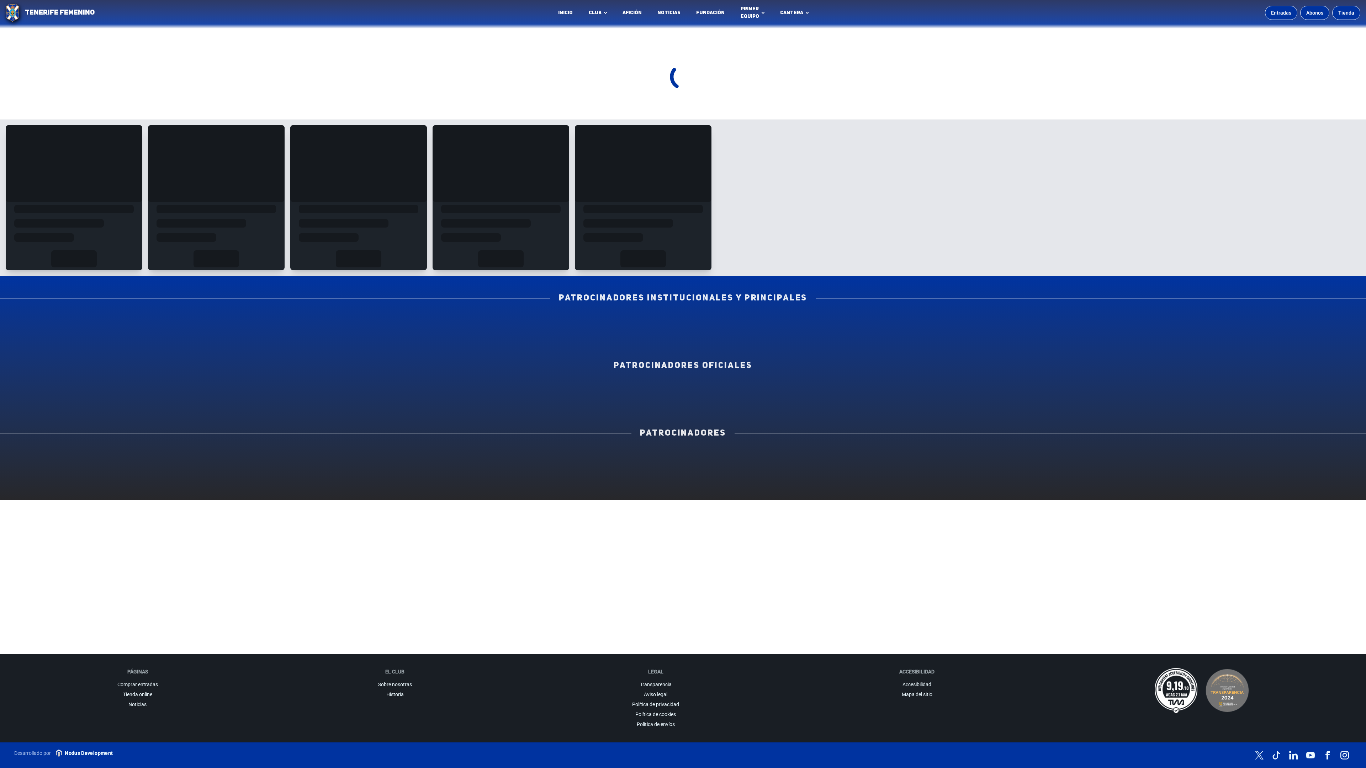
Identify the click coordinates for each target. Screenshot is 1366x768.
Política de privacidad (655, 704)
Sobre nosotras (395, 684)
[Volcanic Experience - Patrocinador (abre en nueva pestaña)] (256, 472)
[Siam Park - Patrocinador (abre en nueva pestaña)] (769, 456)
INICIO (565, 12)
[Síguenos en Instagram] (1345, 755)
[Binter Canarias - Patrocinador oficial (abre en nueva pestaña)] (448, 388)
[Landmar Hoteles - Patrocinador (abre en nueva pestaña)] (597, 472)
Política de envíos (656, 724)
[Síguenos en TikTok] (1276, 755)
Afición (632, 12)
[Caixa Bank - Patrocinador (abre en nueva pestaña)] (426, 456)
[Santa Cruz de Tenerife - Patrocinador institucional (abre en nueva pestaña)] (800, 337)
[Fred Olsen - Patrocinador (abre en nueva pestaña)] (1282, 472)
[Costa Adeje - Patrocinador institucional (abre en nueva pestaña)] (683, 321)
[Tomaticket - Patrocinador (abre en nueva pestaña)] (683, 487)
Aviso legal (655, 694)
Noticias (669, 12)
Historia (395, 694)
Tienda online (137, 694)
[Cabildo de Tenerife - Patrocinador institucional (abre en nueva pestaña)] (565, 337)
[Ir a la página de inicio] (12, 12)
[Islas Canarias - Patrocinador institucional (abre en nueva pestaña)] (448, 321)
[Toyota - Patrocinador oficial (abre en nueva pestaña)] (683, 404)
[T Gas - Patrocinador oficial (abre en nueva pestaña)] (683, 388)
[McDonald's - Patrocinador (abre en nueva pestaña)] (940, 456)
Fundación (712, 14)
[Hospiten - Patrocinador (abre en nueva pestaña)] (84, 456)
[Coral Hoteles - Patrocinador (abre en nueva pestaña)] (1111, 472)
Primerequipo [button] (750, 12)
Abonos (1314, 13)
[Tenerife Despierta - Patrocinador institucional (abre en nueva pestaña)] (213, 321)
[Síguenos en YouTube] (1310, 755)
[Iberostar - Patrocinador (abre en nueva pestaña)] (769, 472)
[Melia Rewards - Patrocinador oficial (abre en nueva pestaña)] (1152, 388)
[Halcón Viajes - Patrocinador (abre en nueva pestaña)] (84, 472)
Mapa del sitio (917, 694)
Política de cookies (655, 714)
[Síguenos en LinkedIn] (1293, 755)
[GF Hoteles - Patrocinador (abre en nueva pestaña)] (256, 456)
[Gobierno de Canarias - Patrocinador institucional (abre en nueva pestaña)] (918, 321)
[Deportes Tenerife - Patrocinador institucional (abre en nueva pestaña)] (1152, 321)
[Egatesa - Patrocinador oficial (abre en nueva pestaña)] (213, 388)
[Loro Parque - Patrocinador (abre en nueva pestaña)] (597, 456)
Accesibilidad (916, 684)
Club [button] (595, 12)
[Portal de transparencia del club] (1227, 690)
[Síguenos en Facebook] (1327, 755)
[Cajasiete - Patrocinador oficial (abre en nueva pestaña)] (918, 388)
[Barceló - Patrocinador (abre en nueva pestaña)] (940, 472)
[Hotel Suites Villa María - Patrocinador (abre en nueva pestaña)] (1282, 456)
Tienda (1346, 13)
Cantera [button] (791, 12)
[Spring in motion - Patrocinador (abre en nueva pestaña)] (426, 472)
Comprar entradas (137, 684)
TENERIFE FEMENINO (60, 12)
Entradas (1281, 13)
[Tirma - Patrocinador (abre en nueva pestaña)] (1111, 456)
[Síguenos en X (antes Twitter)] (1259, 755)
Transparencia (656, 684)
